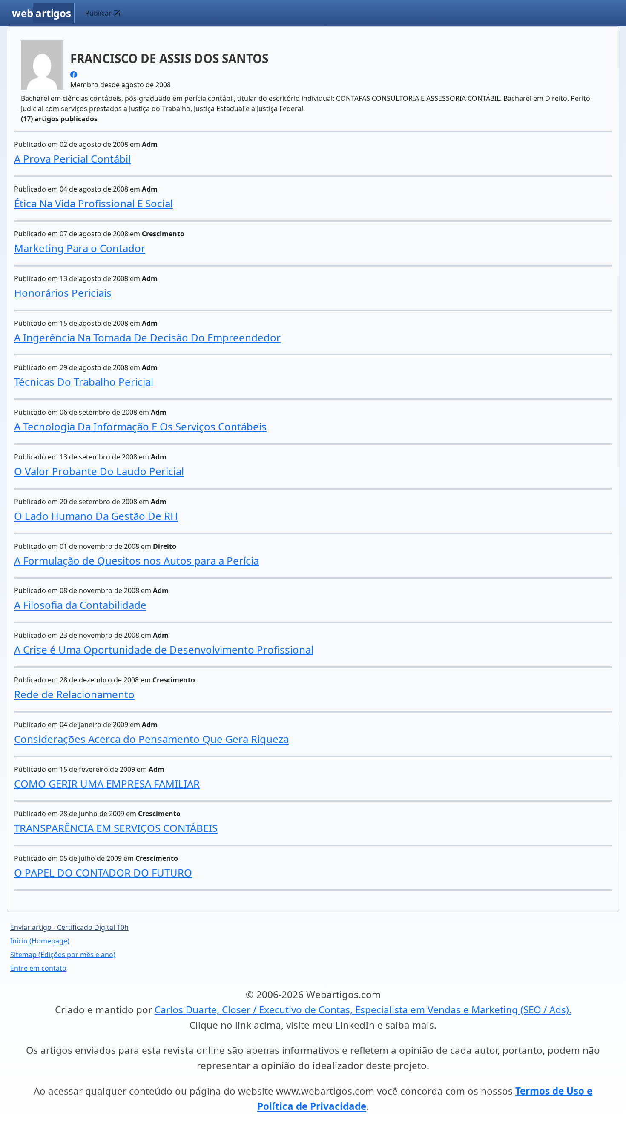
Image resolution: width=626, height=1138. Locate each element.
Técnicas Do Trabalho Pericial (83, 382)
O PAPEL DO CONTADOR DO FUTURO (103, 873)
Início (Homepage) (39, 941)
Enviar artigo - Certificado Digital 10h (69, 927)
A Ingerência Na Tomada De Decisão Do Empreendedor (147, 337)
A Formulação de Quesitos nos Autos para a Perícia (136, 560)
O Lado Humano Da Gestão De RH (96, 516)
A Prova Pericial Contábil (72, 159)
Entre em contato (38, 968)
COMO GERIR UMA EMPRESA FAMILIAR (107, 784)
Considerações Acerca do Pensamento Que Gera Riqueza (151, 739)
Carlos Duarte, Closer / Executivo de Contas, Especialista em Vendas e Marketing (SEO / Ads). (363, 1009)
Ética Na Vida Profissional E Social (93, 203)
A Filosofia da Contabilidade (80, 605)
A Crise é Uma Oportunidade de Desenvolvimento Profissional (163, 649)
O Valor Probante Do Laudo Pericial (99, 471)
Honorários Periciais (63, 293)
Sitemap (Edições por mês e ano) (62, 954)
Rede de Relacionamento (74, 694)
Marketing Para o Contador (79, 248)
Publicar (99, 13)
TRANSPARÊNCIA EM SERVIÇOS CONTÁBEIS (116, 828)
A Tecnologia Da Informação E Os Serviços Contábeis (140, 426)
